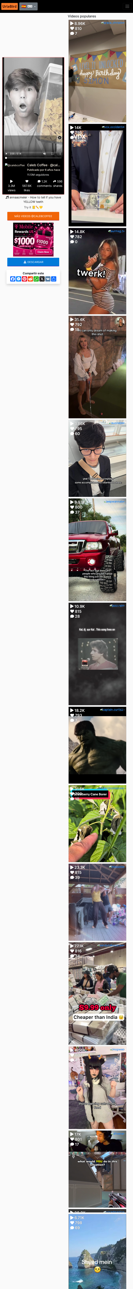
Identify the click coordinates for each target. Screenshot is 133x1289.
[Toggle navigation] (127, 6)
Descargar (35, 262)
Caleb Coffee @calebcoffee (49, 165)
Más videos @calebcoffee (33, 216)
